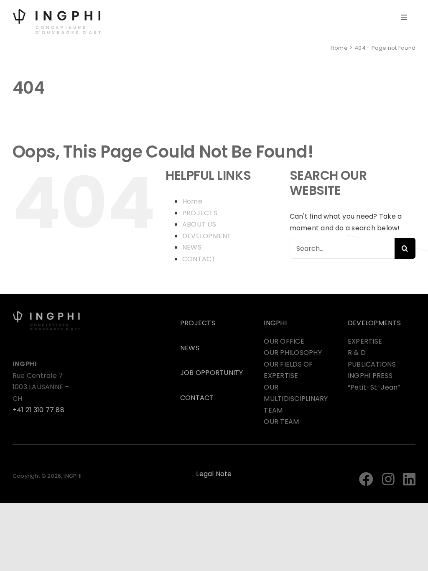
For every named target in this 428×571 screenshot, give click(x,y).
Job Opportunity (211, 372)
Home (192, 201)
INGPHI (275, 323)
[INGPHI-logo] (57, 11)
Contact (197, 398)
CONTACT (199, 259)
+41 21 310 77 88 (38, 410)
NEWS (191, 247)
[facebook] (366, 479)
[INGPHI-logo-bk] (46, 314)
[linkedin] (409, 479)
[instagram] (388, 479)
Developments (374, 323)
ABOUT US (199, 224)
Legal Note (214, 474)
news (189, 348)
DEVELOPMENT (207, 236)
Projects (197, 323)
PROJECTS (199, 213)
